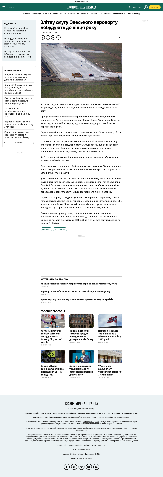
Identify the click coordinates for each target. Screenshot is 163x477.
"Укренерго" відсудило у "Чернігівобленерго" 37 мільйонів (110, 370)
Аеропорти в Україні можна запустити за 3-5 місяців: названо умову (75, 291)
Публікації (36, 14)
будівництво (60, 229)
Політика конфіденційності (64, 413)
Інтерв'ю (107, 14)
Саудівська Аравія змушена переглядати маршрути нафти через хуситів (18, 101)
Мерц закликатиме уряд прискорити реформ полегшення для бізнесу (81, 370)
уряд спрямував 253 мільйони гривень (61, 201)
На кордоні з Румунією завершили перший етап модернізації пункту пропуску (17, 42)
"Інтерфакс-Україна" (91, 422)
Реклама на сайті (32, 413)
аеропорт (46, 229)
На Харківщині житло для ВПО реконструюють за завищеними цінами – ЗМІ (17, 54)
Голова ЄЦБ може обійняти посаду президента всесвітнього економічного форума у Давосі (18, 89)
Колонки (47, 14)
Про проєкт (46, 413)
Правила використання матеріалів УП (94, 413)
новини (26, 14)
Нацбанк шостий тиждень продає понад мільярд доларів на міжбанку (81, 335)
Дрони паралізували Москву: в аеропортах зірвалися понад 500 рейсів (77, 299)
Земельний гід (133, 14)
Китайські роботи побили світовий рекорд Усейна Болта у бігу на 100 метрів (51, 336)
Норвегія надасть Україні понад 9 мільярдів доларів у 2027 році (109, 335)
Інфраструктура (59, 14)
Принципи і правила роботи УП (125, 413)
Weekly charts (119, 14)
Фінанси (84, 14)
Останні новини (12, 70)
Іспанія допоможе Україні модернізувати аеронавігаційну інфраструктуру (79, 283)
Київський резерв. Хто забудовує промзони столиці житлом (16, 31)
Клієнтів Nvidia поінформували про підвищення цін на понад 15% (52, 370)
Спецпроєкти (96, 14)
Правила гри (73, 14)
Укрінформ (55, 126)
